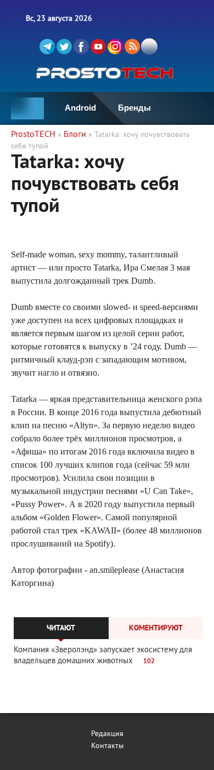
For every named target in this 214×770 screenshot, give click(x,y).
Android (80, 107)
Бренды (134, 107)
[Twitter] (64, 46)
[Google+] (115, 46)
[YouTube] (98, 46)
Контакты (107, 746)
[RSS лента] (132, 46)
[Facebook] (81, 46)
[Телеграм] (47, 46)
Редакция (107, 734)
